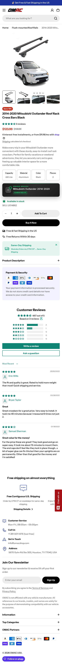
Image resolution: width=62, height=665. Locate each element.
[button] (9, 124)
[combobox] (31, 18)
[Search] (55, 18)
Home (5, 27)
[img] (8, 371)
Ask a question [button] (31, 353)
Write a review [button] (31, 346)
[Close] (56, 245)
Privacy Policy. (9, 591)
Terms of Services (40, 588)
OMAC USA (16, 652)
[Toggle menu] (4, 10)
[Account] (52, 10)
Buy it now (31, 222)
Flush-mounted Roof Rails (25, 27)
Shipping (6, 141)
